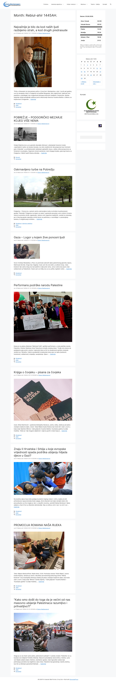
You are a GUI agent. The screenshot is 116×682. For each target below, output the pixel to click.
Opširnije (33, 99)
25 (91, 75)
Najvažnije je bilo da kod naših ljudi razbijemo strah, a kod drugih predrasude (40, 28)
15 (81, 71)
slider (17, 105)
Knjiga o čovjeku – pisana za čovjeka (37, 372)
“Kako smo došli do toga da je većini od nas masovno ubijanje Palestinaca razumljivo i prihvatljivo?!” (42, 603)
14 (100, 68)
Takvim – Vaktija (95, 4)
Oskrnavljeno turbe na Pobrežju (34, 169)
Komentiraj (18, 107)
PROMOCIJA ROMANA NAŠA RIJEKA (37, 525)
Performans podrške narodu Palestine (38, 285)
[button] (111, 4)
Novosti (18, 157)
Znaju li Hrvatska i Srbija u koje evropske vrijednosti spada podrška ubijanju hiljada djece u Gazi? (40, 452)
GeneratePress (74, 679)
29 (81, 78)
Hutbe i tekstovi (71, 4)
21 (100, 71)
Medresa (83, 4)
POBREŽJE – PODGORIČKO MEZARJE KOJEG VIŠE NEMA (38, 119)
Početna (46, 4)
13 (97, 68)
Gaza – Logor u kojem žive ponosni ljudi (39, 237)
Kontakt (105, 4)
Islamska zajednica (56, 4)
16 (84, 71)
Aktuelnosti (19, 103)
